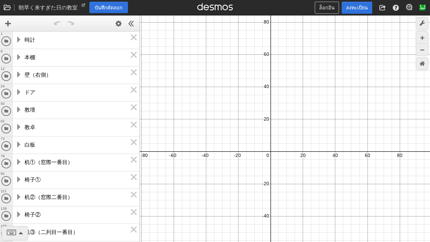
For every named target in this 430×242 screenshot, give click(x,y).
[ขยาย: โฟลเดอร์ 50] (18, 110)
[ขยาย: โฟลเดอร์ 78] (18, 162)
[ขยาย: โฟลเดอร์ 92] (18, 179)
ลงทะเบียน (357, 7)
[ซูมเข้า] (422, 37)
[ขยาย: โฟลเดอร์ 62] (18, 127)
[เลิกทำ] (57, 23)
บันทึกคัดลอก (109, 7)
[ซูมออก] (422, 49)
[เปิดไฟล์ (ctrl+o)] (7, 7)
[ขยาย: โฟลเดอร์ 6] (18, 57)
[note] (83, 6)
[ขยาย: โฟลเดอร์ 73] (18, 144)
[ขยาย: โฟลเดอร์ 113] (18, 197)
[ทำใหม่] (70, 23)
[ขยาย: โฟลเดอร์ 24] (18, 92)
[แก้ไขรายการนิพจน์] (118, 23)
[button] (382, 7)
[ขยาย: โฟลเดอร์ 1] (18, 40)
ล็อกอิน (327, 7)
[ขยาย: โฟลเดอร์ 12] (18, 75)
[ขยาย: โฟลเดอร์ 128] (18, 214)
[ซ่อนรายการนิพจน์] (131, 23)
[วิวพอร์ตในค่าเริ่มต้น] (422, 63)
